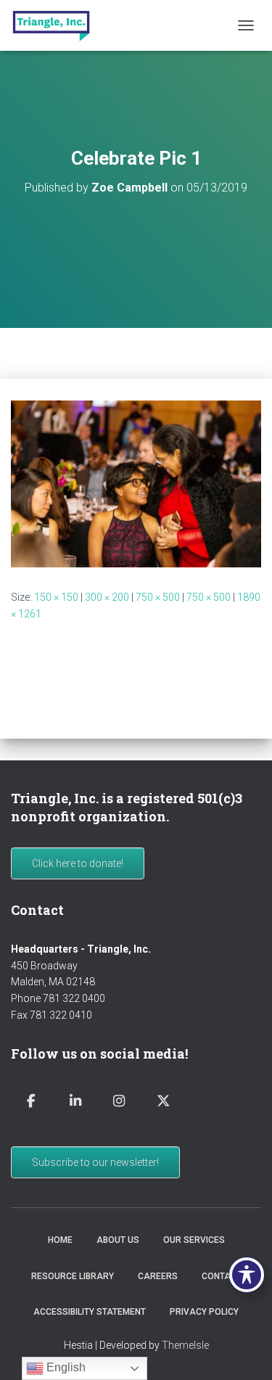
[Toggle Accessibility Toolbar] (246, 1274)
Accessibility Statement (89, 1312)
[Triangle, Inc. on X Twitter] (163, 1101)
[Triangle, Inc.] (56, 25)
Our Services (194, 1240)
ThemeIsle (185, 1345)
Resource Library (72, 1276)
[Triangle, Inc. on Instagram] (119, 1101)
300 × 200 (107, 597)
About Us (117, 1240)
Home (60, 1240)
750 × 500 (158, 597)
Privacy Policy (204, 1312)
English (65, 1367)
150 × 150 (56, 597)
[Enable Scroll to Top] (243, 1351)
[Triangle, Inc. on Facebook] (31, 1101)
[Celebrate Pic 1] (136, 483)
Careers (158, 1276)
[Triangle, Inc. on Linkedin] (75, 1101)
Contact (222, 1276)
